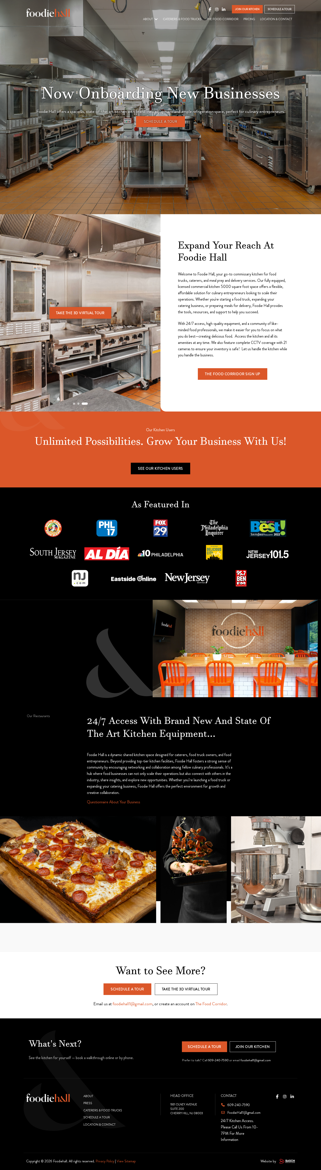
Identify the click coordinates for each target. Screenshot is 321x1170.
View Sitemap (126, 1161)
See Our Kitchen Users (160, 468)
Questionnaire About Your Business (113, 802)
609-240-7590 (218, 1060)
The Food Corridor (211, 1004)
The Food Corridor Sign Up (232, 374)
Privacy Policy (105, 1161)
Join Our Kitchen (253, 1046)
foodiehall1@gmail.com (132, 1004)
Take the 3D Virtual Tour (80, 312)
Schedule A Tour (160, 121)
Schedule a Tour (127, 989)
